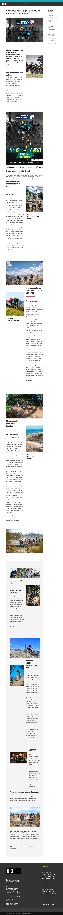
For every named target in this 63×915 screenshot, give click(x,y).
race (43, 889)
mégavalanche (50, 887)
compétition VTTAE (45, 874)
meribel (49, 885)
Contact (53, 1)
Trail (60, 3)
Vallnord (50, 897)
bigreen (54, 870)
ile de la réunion (45, 882)
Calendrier (29, 1)
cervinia (43, 872)
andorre (50, 870)
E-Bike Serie (48, 878)
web (48, 904)
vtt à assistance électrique (46, 902)
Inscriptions (13, 910)
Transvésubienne (26, 3)
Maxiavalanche (47, 3)
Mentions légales (36, 910)
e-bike (43, 878)
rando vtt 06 (44, 893)
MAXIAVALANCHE (53, 883)
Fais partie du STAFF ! (21, 910)
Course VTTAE (52, 874)
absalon (43, 868)
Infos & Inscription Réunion (31, 457)
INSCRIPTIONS (23, 1)
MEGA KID (41, 3)
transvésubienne (45, 897)
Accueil (7, 910)
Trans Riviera (54, 3)
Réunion (49, 893)
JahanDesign (28, 913)
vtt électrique (44, 904)
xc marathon (53, 904)
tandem (43, 895)
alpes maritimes (45, 870)
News (33, 1)
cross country (44, 876)
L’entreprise (48, 1)
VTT (48, 898)
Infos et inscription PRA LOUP (33, 217)
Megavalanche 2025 (52, 13)
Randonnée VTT (45, 891)
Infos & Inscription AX (13, 319)
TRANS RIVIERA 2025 (52, 17)
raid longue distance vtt (49, 889)
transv (47, 895)
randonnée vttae (52, 891)
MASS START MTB (45, 883)
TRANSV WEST (52, 895)
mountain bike (44, 887)
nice (55, 887)
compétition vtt (48, 872)
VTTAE (52, 898)
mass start (51, 882)
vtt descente (44, 900)
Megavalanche (34, 3)
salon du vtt (54, 893)
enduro (48, 880)
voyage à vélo (44, 898)
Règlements (37, 1)
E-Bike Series (53, 878)
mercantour (44, 885)
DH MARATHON (51, 876)
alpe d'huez (48, 868)
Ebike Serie (44, 880)
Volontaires (42, 1)
